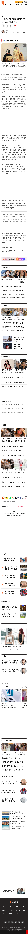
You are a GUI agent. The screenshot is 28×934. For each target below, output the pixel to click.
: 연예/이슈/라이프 (7, 776)
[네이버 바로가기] (19, 922)
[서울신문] (6, 3)
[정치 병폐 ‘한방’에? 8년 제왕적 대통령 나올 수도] (23, 662)
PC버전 (24, 927)
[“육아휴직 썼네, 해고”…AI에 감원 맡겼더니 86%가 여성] (23, 782)
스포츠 (10, 914)
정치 (4, 906)
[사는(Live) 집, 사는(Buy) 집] (23, 671)
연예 (17, 914)
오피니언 (3, 656)
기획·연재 (3, 683)
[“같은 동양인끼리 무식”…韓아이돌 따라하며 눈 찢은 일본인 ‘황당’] (23, 791)
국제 (2, 16)
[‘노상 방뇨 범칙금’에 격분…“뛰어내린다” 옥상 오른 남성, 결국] (23, 800)
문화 (11, 910)
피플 (4, 914)
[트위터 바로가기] (9, 922)
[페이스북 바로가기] (5, 922)
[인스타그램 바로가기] (15, 922)
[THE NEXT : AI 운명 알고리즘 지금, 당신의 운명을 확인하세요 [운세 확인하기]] (14, 259)
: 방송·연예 (6, 740)
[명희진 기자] (3, 32)
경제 (17, 906)
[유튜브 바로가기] (12, 922)
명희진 (7, 31)
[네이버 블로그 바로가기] (22, 922)
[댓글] (14, 26)
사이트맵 (20, 927)
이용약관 (7, 927)
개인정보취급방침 (13, 927)
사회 (11, 906)
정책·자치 (4, 910)
